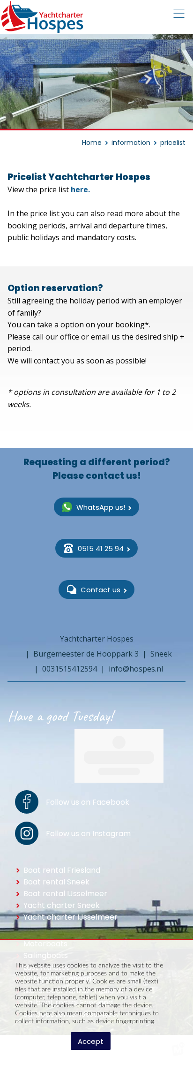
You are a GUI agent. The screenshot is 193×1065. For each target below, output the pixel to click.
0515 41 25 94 (101, 548)
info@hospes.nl (136, 669)
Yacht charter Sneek (61, 905)
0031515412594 (69, 669)
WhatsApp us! (100, 507)
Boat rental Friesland (61, 870)
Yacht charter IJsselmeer (70, 917)
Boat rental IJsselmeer (65, 893)
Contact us (100, 590)
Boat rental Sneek (56, 881)
